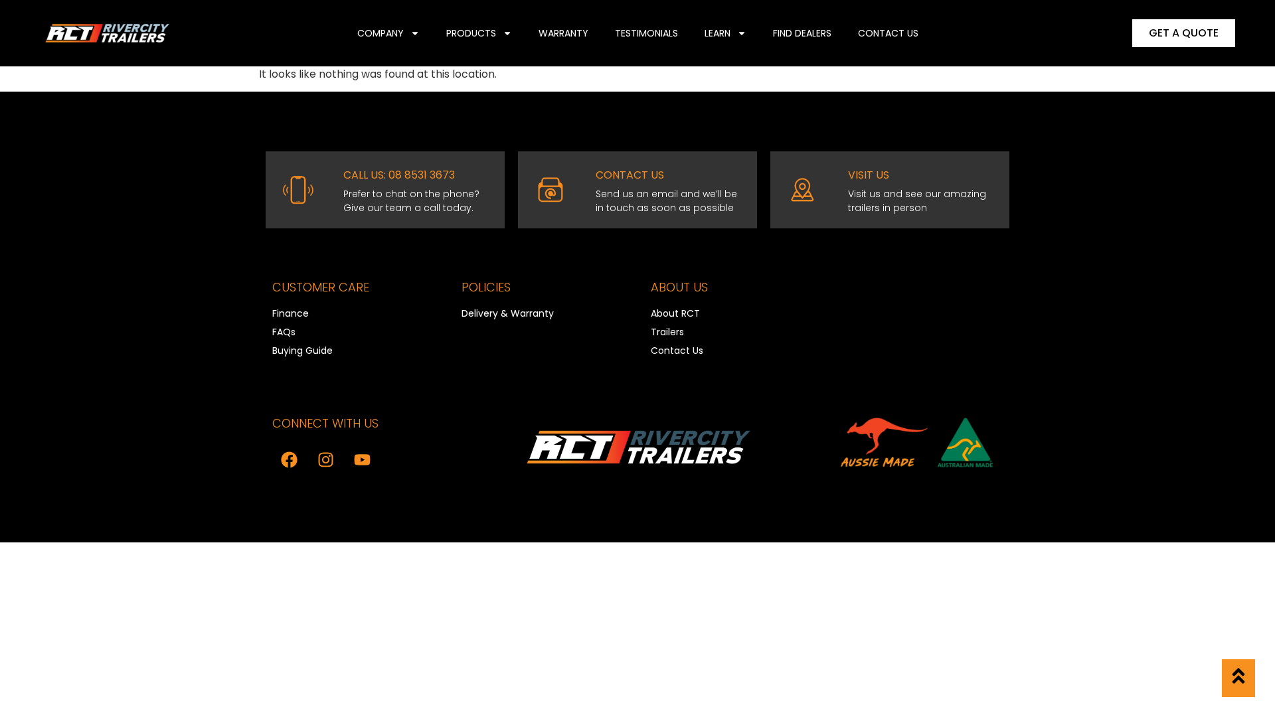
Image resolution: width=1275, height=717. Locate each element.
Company (380, 33)
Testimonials (646, 33)
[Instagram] (325, 459)
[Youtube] (362, 459)
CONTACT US (630, 175)
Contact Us (888, 33)
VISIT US (868, 175)
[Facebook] (288, 459)
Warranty (563, 33)
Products (471, 33)
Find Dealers (802, 33)
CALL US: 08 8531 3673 (399, 175)
